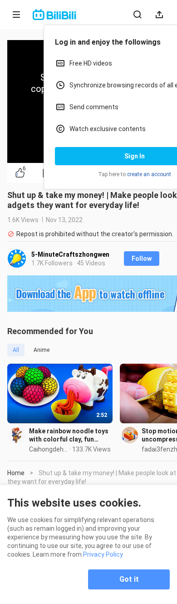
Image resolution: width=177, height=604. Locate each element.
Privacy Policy (103, 554)
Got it (129, 579)
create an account (149, 174)
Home (16, 473)
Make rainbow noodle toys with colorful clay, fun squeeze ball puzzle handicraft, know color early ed (68, 435)
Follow (142, 258)
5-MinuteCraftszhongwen (70, 254)
